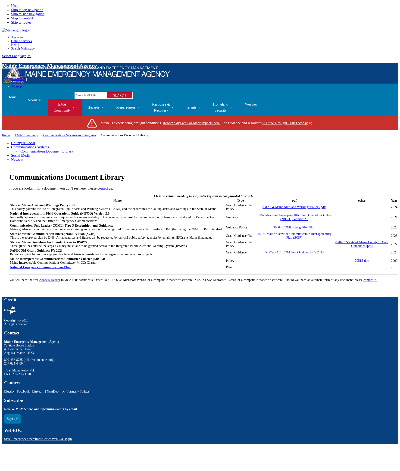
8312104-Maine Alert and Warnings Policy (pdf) (294, 207)
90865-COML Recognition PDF (294, 227)
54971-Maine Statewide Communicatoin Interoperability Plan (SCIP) (294, 235)
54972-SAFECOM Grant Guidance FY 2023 (294, 252)
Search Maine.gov (23, 48)
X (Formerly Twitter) (76, 391)
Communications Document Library (46, 151)
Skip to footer (21, 22)
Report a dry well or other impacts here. (192, 123)
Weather (251, 104)
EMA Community (26, 135)
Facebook (23, 391)
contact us (104, 188)
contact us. (370, 280)
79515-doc (362, 260)
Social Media (20, 155)
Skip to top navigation (27, 10)
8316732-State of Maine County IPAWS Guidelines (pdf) (361, 244)
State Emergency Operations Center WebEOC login (38, 439)
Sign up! (12, 419)
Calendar (17, 82)
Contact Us (18, 75)
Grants (188, 110)
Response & (158, 109)
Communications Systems (30, 147)
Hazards (91, 110)
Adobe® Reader (49, 280)
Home (15, 6)
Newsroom (18, 79)
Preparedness (123, 110)
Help (14, 45)
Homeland (217, 109)
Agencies (17, 37)
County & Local (23, 143)
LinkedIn (38, 391)
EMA (59, 109)
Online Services (21, 41)
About (29, 103)
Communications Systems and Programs (69, 135)
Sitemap (16, 86)
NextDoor (53, 391)
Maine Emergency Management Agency (49, 66)
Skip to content (22, 18)
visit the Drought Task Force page (287, 123)
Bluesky (9, 391)
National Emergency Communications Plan (40, 267)
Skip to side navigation (27, 14)
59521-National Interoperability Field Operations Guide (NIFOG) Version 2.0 (294, 217)
